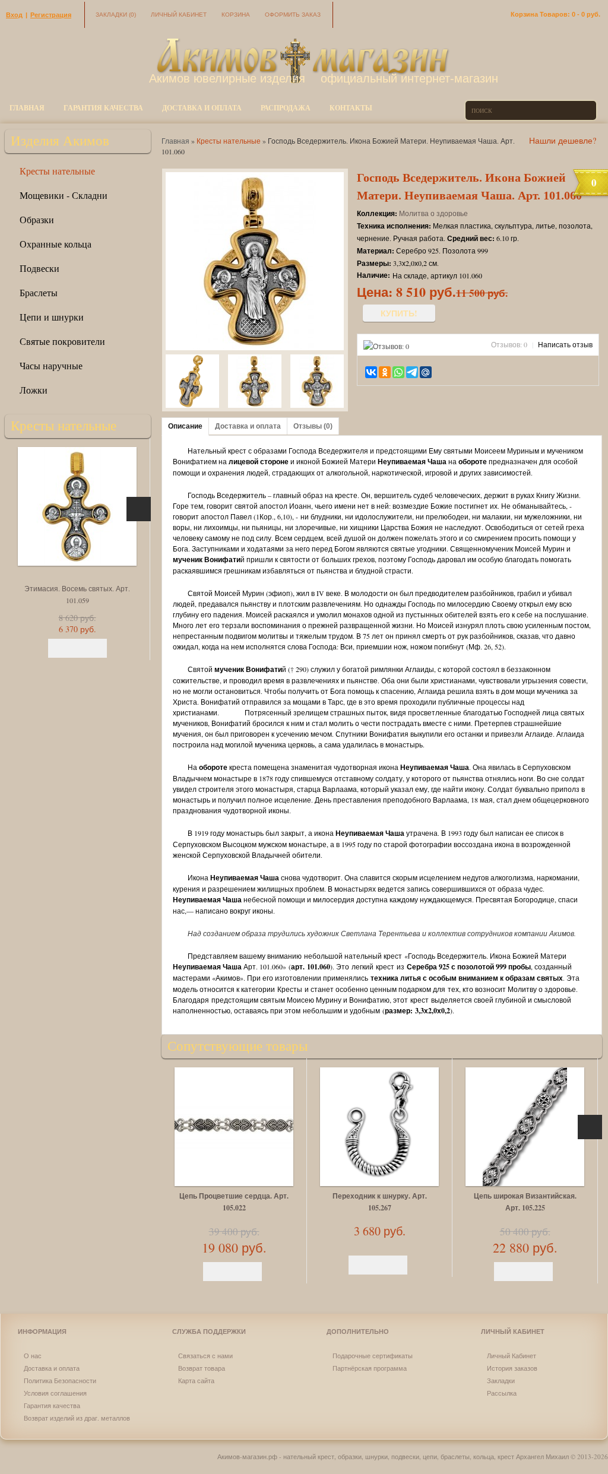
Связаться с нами (205, 1355)
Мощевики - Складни (63, 195)
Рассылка (502, 1393)
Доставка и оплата (202, 108)
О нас (33, 1355)
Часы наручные (51, 365)
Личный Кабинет (511, 1355)
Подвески (39, 268)
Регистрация (50, 14)
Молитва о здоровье (433, 213)
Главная (27, 108)
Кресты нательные (57, 170)
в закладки (446, 371)
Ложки (34, 389)
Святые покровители (62, 341)
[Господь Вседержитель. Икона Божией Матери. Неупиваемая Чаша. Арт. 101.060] (192, 382)
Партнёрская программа (369, 1368)
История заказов (512, 1368)
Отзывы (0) (312, 426)
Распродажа (286, 108)
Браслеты (39, 292)
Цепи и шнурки (52, 316)
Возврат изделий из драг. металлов (77, 1417)
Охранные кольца (55, 243)
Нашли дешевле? (562, 140)
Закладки (116, 14)
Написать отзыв (565, 344)
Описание (185, 426)
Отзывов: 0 (509, 344)
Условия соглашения (55, 1393)
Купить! (399, 313)
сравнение (462, 371)
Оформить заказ (293, 14)
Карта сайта (196, 1380)
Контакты (351, 108)
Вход (14, 14)
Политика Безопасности (60, 1380)
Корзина (235, 14)
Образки (37, 219)
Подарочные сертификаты (372, 1355)
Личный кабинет (179, 14)
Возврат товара (201, 1368)
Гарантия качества (103, 108)
